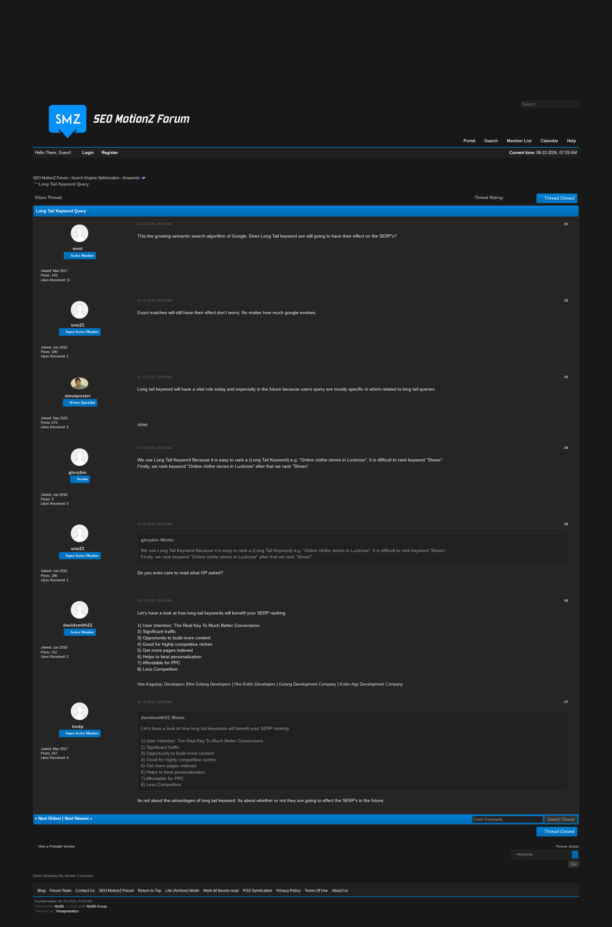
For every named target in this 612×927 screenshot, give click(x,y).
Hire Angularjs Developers (161, 684)
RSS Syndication (257, 890)
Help (571, 140)
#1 (566, 224)
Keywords (131, 178)
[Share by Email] (97, 197)
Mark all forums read (221, 890)
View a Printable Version (56, 846)
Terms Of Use (316, 890)
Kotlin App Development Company (371, 684)
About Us (340, 890)
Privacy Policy (288, 890)
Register (110, 152)
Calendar (549, 140)
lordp (78, 726)
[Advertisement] (306, 47)
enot (78, 248)
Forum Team (60, 890)
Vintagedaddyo (67, 911)
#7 (566, 702)
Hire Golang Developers (209, 684)
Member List (519, 140)
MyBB (59, 906)
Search (491, 140)
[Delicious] (82, 197)
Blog (42, 890)
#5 (566, 524)
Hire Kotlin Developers (254, 684)
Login (88, 152)
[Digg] (77, 197)
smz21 (77, 324)
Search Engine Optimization (95, 178)
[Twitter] (73, 197)
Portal (469, 140)
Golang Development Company (307, 684)
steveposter (78, 395)
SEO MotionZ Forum (50, 178)
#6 (566, 600)
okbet (142, 424)
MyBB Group (97, 906)
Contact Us (85, 890)
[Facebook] (68, 197)
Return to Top (149, 890)
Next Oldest (49, 818)
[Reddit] (86, 197)
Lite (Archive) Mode (182, 890)
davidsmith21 (77, 625)
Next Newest (77, 818)
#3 (566, 377)
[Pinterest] (93, 197)
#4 (566, 448)
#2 (566, 300)
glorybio (78, 472)
